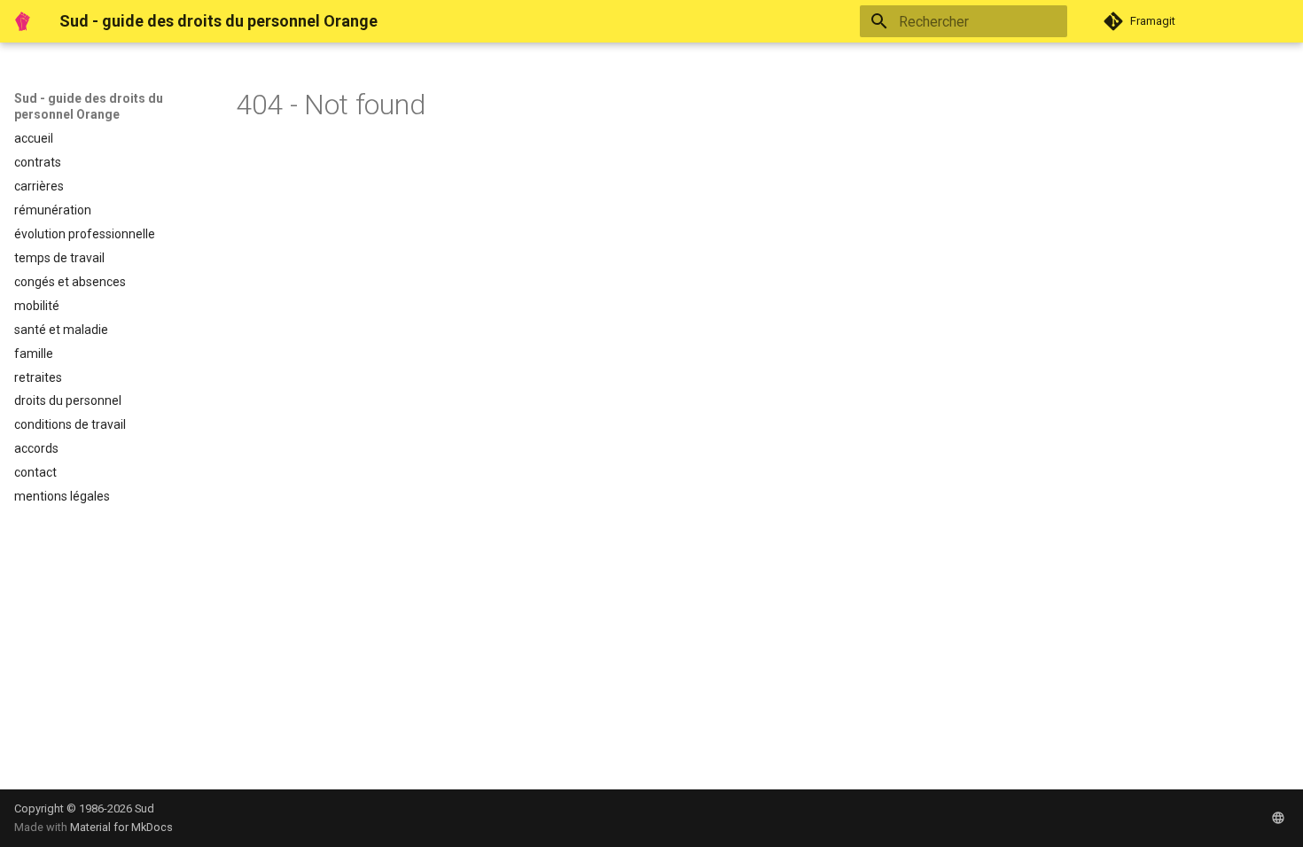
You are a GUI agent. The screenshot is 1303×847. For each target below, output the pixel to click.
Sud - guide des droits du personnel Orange (88, 106)
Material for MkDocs (121, 827)
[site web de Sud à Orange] (1278, 818)
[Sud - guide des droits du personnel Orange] (22, 21)
